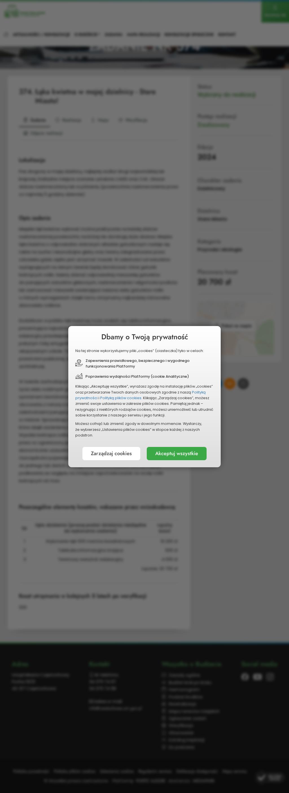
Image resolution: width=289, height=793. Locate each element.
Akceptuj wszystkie (176, 453)
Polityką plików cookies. (121, 398)
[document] (144, 396)
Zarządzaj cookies (111, 453)
